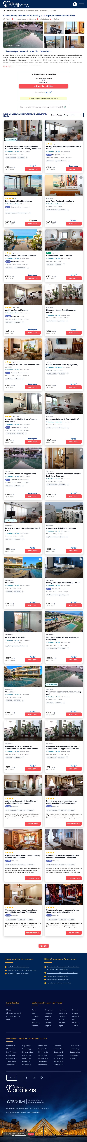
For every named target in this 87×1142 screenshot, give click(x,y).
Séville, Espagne (60, 1061)
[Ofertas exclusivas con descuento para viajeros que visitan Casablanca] (64, 894)
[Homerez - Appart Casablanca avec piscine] (64, 294)
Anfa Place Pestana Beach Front (60, 201)
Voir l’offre (32, 169)
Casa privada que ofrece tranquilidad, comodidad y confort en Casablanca (21, 911)
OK (31, 1134)
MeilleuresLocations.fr (19, 1112)
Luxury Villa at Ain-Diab (15, 637)
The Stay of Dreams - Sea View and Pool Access (22, 366)
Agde (61, 1026)
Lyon (33, 1013)
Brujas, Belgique (76, 1049)
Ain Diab (53, 10)
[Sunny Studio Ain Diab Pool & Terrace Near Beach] (23, 403)
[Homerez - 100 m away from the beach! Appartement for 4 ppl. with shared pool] (64, 730)
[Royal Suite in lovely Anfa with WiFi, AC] (64, 403)
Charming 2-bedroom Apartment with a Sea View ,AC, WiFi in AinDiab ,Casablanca (23, 147)
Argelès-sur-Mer (51, 1026)
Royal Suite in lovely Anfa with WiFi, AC (62, 419)
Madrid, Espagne (60, 1055)
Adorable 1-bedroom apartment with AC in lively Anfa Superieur (63, 475)
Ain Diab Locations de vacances (18, 967)
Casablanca (44, 10)
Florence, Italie (27, 1065)
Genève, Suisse (60, 1065)
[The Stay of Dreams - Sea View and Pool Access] (23, 349)
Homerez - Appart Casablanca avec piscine (61, 311)
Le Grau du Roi (78, 1022)
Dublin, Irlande (43, 1046)
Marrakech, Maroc (13, 1049)
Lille (46, 1019)
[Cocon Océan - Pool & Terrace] (64, 240)
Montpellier (63, 1010)
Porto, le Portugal (60, 1058)
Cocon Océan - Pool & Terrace (59, 256)
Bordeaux (35, 1022)
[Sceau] (6, 24)
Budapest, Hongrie (77, 1052)
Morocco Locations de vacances (18, 974)
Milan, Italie (26, 1058)
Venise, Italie (58, 1049)
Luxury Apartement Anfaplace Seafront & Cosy (63, 147)
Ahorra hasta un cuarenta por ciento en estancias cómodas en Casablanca (62, 856)
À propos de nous (13, 1016)
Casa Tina (9, 583)
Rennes (75, 1010)
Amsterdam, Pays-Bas (47, 1065)
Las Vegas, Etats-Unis (14, 1052)
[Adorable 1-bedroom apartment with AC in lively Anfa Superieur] (64, 458)
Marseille (35, 1016)
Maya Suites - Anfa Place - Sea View (20, 256)
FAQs (8, 1019)
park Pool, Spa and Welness (16, 310)
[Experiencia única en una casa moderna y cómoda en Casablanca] (23, 839)
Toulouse (48, 1013)
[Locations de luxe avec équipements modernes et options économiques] (64, 785)
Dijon (74, 1019)
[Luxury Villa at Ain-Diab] (23, 621)
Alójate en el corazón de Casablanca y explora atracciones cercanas (21, 802)
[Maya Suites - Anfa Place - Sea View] (23, 240)
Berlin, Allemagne (29, 1061)
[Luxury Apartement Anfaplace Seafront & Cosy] (64, 130)
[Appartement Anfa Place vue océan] (64, 512)
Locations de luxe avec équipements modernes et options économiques (61, 802)
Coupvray (49, 1010)
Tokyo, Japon (11, 1061)
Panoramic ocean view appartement (20, 474)
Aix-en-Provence (65, 1022)
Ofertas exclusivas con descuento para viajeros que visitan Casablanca (62, 911)
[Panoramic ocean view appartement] (23, 458)
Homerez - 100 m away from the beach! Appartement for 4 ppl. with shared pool (63, 747)
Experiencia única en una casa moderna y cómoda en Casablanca (22, 856)
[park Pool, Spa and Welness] (23, 294)
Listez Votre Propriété (14, 1013)
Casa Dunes (10, 692)
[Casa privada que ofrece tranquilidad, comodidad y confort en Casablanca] (23, 894)
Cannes (48, 1022)
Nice (33, 1019)
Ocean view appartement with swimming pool (63, 693)
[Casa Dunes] (23, 676)
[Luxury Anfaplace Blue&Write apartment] (64, 567)
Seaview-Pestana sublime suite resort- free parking (62, 638)
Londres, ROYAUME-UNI (15, 1046)
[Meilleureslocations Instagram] (41, 1078)
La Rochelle (63, 1016)
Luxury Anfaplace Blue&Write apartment (63, 583)
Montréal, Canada (45, 1052)
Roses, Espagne (76, 1058)
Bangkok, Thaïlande (14, 1058)
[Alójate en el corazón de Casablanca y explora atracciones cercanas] (23, 785)
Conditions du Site (32, 1108)
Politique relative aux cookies (19, 1135)
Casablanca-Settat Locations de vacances (22, 970)
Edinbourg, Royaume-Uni (32, 1049)
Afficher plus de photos (13, 45)
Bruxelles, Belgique (61, 1052)
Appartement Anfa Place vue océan (61, 528)
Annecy (48, 1016)
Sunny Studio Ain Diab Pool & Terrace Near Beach (21, 420)
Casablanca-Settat (32, 10)
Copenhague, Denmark (31, 1046)
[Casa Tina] (23, 567)
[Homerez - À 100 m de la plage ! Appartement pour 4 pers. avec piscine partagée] (23, 730)
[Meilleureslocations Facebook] (27, 1078)
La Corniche (58, 204)
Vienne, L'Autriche (45, 1055)
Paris (34, 1010)
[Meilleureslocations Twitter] (34, 1078)
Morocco (21, 10)
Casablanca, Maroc (45, 1061)
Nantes (61, 1019)
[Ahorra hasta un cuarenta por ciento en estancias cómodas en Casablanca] (64, 839)
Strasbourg (36, 1026)
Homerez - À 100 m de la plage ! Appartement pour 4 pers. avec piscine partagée (21, 747)
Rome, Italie (26, 1055)
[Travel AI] (15, 1101)
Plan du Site (44, 1108)
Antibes (75, 1026)
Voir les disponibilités (43, 86)
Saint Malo (63, 1013)
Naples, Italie (43, 1058)
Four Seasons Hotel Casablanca (18, 201)
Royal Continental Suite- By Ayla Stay (62, 365)
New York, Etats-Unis (30, 1052)
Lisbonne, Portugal (61, 1046)
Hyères (75, 1013)
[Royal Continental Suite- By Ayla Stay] (64, 349)
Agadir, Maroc (11, 1055)
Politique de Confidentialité (15, 1108)
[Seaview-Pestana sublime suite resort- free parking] (64, 621)
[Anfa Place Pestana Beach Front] (64, 185)
